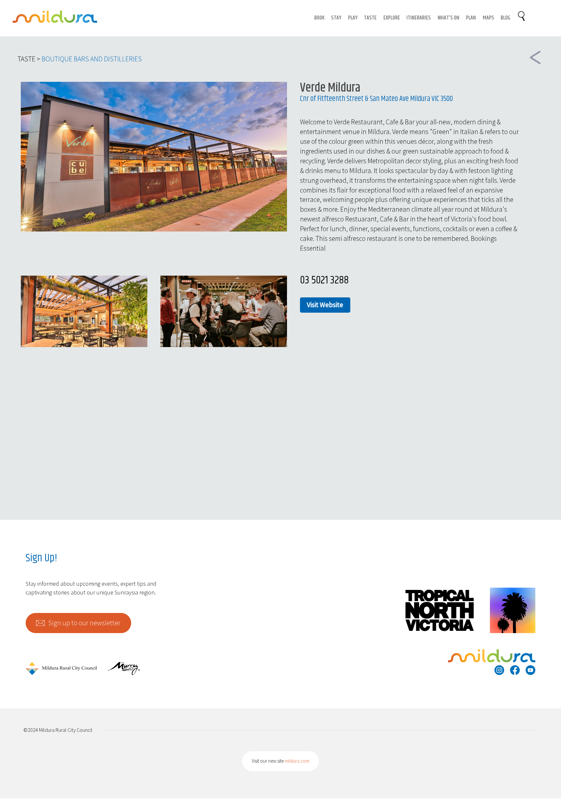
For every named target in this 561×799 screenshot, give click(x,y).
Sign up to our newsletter (84, 622)
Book (319, 18)
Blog (505, 18)
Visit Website (325, 304)
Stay (336, 18)
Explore (391, 18)
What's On (448, 18)
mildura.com (297, 761)
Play (352, 18)
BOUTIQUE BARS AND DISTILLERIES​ (92, 59)
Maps (488, 18)
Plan (471, 18)
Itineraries (418, 18)
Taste (370, 18)
